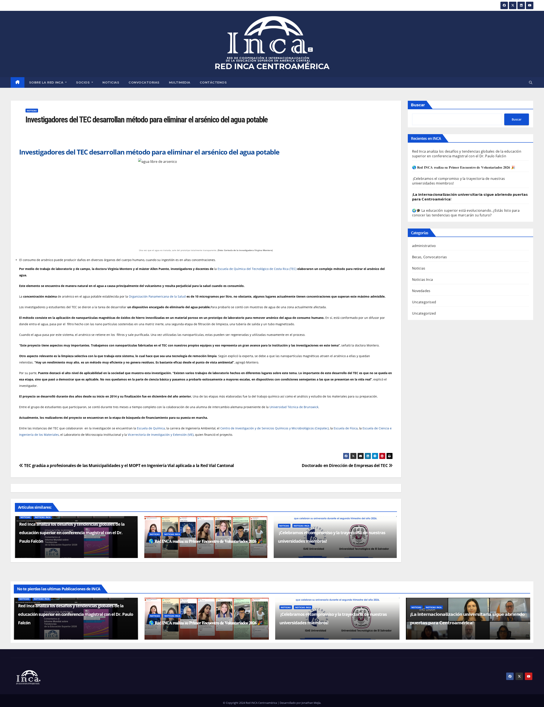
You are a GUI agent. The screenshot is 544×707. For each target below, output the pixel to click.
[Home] (17, 82)
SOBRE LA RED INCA (46, 82)
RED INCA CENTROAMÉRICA (272, 66)
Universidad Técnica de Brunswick (293, 407)
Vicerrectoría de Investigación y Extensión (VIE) (161, 435)
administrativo (424, 245)
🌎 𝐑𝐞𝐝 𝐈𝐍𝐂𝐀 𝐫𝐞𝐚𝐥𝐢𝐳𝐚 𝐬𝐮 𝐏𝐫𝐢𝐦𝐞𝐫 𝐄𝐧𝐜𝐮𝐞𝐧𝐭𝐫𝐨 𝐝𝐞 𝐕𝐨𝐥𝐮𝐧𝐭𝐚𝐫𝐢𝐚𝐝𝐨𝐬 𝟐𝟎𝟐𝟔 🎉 (205, 541)
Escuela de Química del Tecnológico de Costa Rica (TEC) (257, 269)
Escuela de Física (346, 428)
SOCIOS (83, 82)
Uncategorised (424, 302)
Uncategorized (424, 313)
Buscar (418, 105)
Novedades (421, 290)
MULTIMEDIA (179, 82)
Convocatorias (144, 82)
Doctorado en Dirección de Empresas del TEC (345, 465)
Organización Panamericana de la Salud (157, 296)
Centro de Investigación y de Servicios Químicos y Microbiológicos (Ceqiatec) (274, 428)
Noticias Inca (43, 517)
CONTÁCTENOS (213, 82)
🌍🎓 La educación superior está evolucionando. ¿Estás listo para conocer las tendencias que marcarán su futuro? (466, 212)
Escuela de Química (151, 428)
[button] (530, 82)
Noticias (110, 82)
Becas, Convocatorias (429, 257)
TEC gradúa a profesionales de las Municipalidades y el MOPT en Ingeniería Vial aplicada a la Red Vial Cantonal (128, 465)
